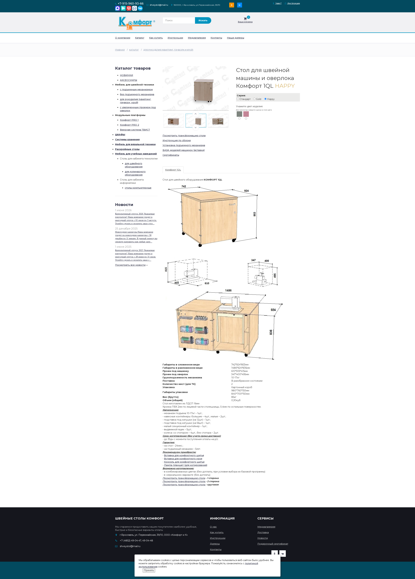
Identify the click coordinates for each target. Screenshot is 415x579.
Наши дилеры (235, 37)
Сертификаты (171, 155)
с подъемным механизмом (136, 89)
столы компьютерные (138, 187)
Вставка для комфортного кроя (183, 458)
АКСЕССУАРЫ (128, 80)
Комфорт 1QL (173, 169)
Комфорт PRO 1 (129, 120)
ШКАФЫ (120, 134)
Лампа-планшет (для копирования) (185, 465)
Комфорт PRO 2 (129, 124)
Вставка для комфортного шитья (184, 455)
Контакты (216, 37)
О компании (122, 37)
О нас (213, 526)
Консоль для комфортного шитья (184, 461)
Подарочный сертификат (272, 543)
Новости (262, 538)
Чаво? (278, 3)
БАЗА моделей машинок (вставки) (184, 150)
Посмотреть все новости (130, 265)
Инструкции (293, 3)
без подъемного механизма (137, 94)
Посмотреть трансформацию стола (184, 135)
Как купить (156, 37)
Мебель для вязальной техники (135, 144)
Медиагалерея (197, 37)
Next (195, 127)
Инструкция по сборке (177, 140)
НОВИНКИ (126, 75)
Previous (195, 113)
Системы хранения (127, 139)
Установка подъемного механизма (184, 145)
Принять (149, 570)
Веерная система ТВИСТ (135, 129)
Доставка (263, 532)
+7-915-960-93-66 (130, 3)
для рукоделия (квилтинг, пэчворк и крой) (168, 50)
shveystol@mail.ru (159, 5)
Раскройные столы (127, 149)
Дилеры (215, 543)
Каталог (139, 37)
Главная (120, 50)
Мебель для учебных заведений (136, 153)
